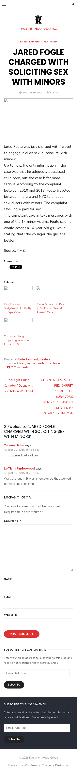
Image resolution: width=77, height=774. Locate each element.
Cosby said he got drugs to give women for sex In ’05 (17, 340)
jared (22, 363)
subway (55, 363)
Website (10, 615)
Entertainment (31, 41)
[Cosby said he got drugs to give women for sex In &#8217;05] (18, 326)
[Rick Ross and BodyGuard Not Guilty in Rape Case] (18, 294)
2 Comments (20, 367)
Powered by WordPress (23, 765)
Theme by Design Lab (55, 765)
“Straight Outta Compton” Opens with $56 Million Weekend (19, 385)
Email (8, 597)
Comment (12, 521)
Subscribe (14, 685)
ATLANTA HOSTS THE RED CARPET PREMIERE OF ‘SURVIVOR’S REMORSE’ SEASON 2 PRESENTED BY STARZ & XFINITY (56, 396)
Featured (50, 41)
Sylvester (52, 92)
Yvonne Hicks (14, 445)
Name (8, 579)
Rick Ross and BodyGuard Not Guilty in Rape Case (17, 308)
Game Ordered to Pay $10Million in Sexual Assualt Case (50, 308)
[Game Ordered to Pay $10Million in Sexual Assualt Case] (51, 294)
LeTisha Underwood (19, 468)
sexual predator (38, 363)
